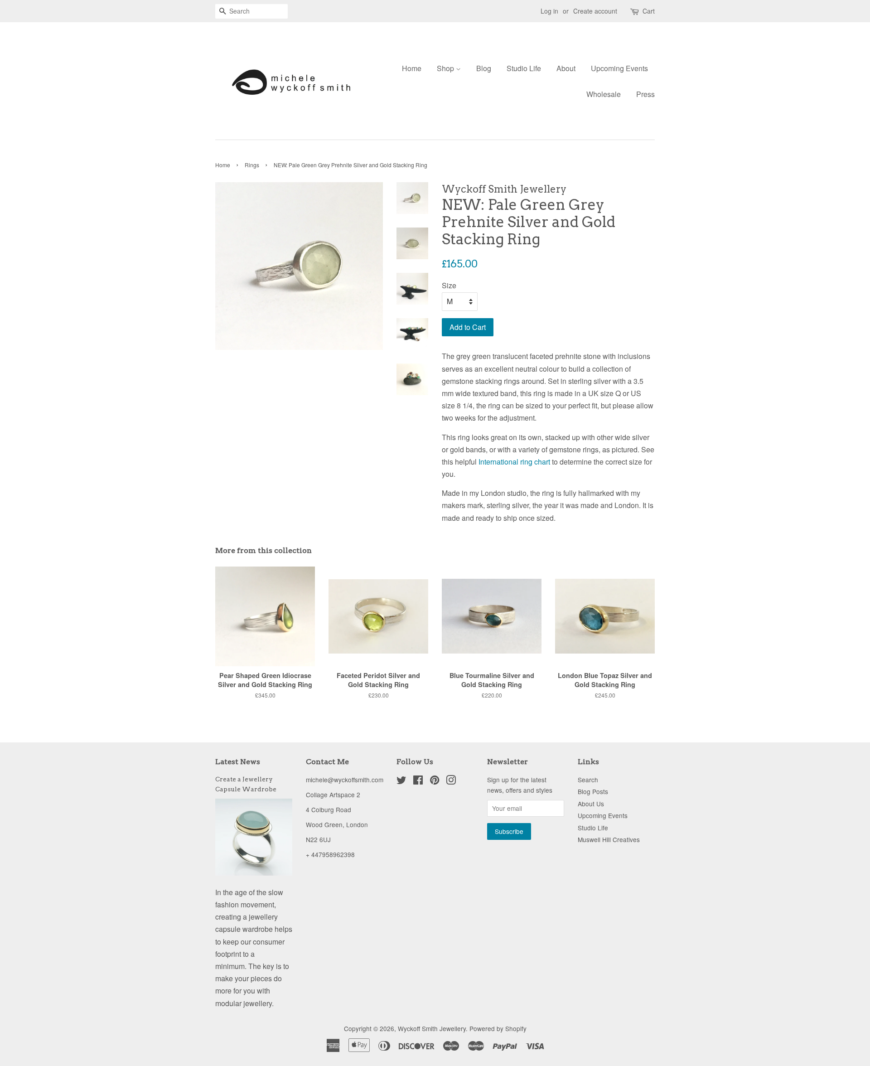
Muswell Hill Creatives (609, 839)
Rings (252, 165)
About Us (591, 803)
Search (588, 779)
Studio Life (524, 68)
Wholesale (603, 94)
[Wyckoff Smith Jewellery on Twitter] (401, 781)
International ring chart (514, 461)
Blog (483, 68)
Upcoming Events (619, 68)
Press (645, 94)
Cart (649, 10)
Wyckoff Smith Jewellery (432, 1028)
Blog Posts (593, 791)
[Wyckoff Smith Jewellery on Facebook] (418, 781)
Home (411, 68)
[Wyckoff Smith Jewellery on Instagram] (451, 781)
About (565, 68)
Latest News (237, 761)
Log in (549, 10)
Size (449, 285)
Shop (446, 68)
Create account (595, 10)
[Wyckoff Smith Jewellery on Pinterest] (435, 781)
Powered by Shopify (498, 1028)
